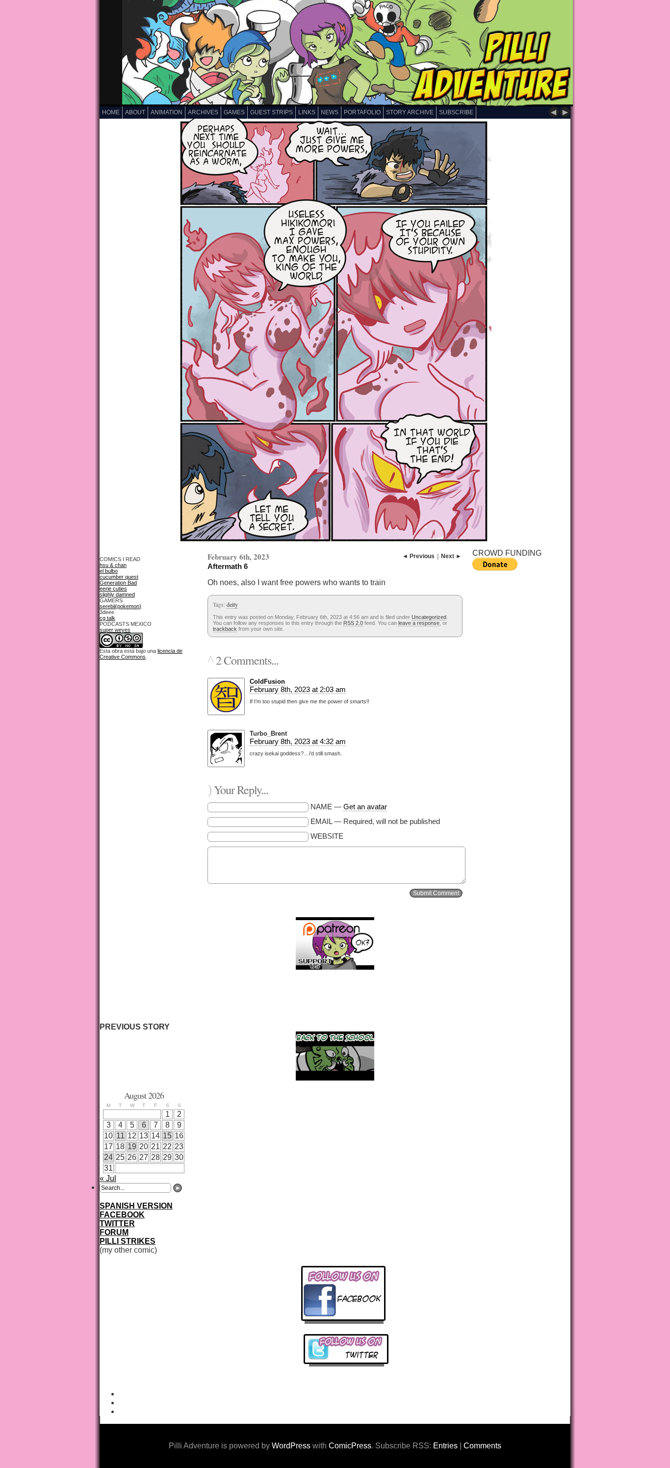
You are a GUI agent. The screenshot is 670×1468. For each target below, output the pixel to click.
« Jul (108, 1178)
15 (167, 1136)
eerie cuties (113, 589)
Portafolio (362, 112)
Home (111, 112)
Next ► (451, 556)
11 (120, 1136)
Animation (166, 112)
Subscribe (456, 112)
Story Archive (410, 112)
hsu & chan (113, 565)
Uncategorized (429, 617)
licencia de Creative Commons (141, 654)
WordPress (291, 1446)
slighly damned (117, 594)
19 (132, 1146)
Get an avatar (365, 806)
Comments (482, 1446)
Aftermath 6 (227, 566)
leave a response (418, 623)
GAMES (234, 112)
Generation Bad (118, 583)
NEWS (329, 112)
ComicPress (350, 1446)
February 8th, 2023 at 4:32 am (298, 741)
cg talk (107, 618)
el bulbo (109, 571)
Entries (445, 1446)
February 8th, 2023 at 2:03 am (298, 689)
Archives (203, 112)
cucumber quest (119, 577)
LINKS (306, 112)
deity (232, 604)
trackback (225, 629)
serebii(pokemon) (120, 606)
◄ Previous (418, 556)
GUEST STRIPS (271, 112)
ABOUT (135, 112)
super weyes (115, 630)
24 (108, 1157)
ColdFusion (267, 681)
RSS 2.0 (353, 623)
